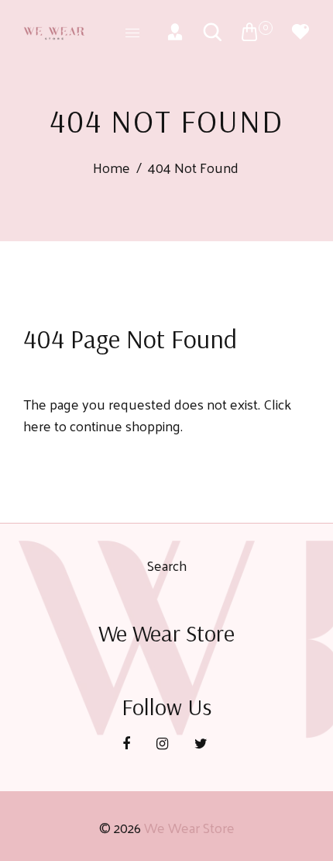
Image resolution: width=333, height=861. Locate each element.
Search (167, 565)
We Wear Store (189, 827)
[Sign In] (175, 31)
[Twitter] (202, 743)
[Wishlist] (300, 31)
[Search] (212, 31)
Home (111, 168)
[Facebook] (127, 743)
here (37, 425)
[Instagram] (163, 743)
